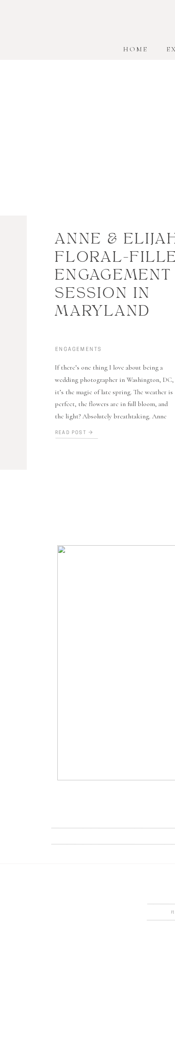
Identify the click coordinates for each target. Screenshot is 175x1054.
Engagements (78, 349)
